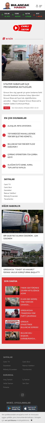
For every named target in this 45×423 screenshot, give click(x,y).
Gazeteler (8, 190)
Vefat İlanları (8, 383)
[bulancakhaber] (16, 5)
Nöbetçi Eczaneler (11, 196)
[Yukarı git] (40, 418)
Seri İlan (25, 383)
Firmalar (6, 387)
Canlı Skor (8, 187)
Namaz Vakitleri (10, 193)
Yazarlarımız (8, 199)
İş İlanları (26, 379)
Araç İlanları (8, 379)
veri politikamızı (10, 420)
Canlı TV (7, 184)
